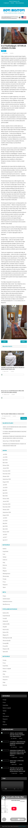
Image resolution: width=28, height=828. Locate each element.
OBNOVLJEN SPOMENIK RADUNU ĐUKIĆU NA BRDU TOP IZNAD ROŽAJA (15, 427)
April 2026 (5, 459)
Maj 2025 (5, 490)
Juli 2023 (5, 534)
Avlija (4, 682)
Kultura (4, 568)
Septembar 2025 (7, 479)
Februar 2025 (6, 498)
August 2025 (6, 482)
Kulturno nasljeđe (7, 668)
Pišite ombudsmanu (20, 2)
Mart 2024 (5, 529)
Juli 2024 (5, 518)
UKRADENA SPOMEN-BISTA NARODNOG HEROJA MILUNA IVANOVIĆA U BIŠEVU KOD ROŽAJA (14, 437)
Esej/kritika (5, 665)
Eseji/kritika (5, 551)
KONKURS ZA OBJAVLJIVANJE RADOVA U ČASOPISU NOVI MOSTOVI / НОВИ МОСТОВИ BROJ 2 (24, 341)
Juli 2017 (5, 537)
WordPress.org (6, 604)
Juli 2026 (5, 454)
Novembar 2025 (6, 473)
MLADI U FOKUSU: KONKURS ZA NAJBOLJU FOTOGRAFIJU (6, 341)
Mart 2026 (5, 462)
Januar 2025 (6, 501)
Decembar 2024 (6, 504)
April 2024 (5, 526)
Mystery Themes (22, 826)
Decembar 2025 (6, 471)
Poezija (4, 579)
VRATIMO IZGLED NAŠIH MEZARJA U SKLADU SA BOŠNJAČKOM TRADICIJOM (12, 368)
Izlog (4, 562)
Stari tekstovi (6, 676)
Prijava (4, 596)
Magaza (3, 50)
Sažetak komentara (7, 601)
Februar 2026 (6, 465)
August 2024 (6, 515)
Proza (4, 581)
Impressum (6, 2)
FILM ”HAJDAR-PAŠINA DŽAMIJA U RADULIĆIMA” (12, 414)
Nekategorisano (6, 573)
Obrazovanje (6, 576)
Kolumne (5, 565)
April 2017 (5, 540)
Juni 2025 (5, 487)
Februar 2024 (6, 531)
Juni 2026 (5, 457)
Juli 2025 (5, 484)
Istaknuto (5, 559)
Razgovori (5, 584)
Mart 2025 (5, 495)
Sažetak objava (6, 598)
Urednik (11, 53)
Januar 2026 (6, 468)
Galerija (4, 557)
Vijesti (4, 587)
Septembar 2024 (7, 512)
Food (4, 554)
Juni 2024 (5, 520)
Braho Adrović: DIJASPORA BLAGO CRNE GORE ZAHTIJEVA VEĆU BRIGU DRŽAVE (12, 391)
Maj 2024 (5, 523)
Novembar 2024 (6, 506)
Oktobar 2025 (6, 476)
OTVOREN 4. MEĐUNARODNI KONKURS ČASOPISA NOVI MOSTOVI (14, 432)
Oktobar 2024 (6, 509)
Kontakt (12, 2)
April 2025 (5, 493)
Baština (4, 548)
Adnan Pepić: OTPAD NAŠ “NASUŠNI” (11, 441)
